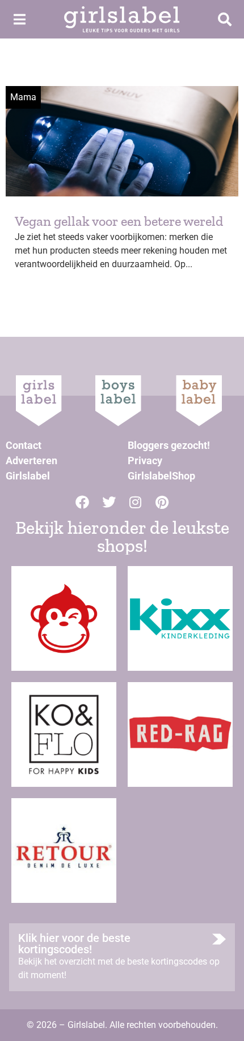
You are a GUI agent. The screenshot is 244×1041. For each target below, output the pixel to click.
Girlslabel (28, 476)
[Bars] (19, 19)
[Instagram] (135, 502)
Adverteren (31, 460)
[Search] (224, 19)
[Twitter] (109, 502)
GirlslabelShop (161, 476)
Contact (23, 445)
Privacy (145, 460)
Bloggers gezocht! (169, 445)
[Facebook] (82, 502)
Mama (23, 97)
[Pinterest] (162, 502)
